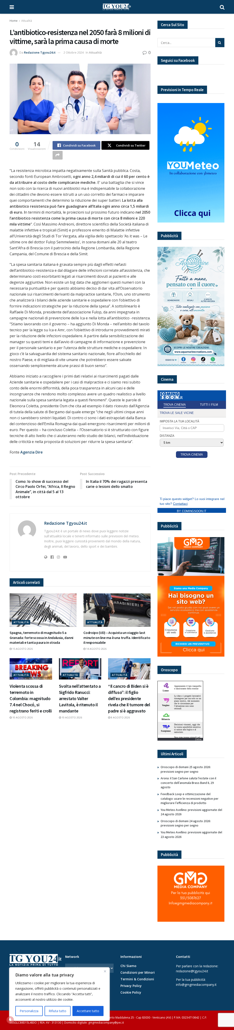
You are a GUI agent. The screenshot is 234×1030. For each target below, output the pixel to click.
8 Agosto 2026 (120, 717)
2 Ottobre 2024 (74, 52)
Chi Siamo (128, 966)
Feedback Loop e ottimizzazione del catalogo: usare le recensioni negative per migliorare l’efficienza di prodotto (189, 798)
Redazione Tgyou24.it (40, 52)
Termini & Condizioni (137, 979)
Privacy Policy (131, 986)
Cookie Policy (130, 992)
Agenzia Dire (31, 452)
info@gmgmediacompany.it (196, 984)
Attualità (26, 21)
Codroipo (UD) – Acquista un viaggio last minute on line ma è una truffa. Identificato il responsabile (116, 637)
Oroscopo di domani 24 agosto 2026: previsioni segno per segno (186, 823)
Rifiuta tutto (57, 1011)
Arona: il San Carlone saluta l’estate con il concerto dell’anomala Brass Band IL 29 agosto (188, 782)
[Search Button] (222, 7)
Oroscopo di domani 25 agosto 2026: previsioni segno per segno (186, 769)
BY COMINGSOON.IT (191, 511)
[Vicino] (105, 971)
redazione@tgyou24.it (192, 971)
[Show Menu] (12, 7)
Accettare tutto (88, 1011)
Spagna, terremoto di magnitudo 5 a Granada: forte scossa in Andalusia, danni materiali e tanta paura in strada (41, 637)
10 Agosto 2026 (22, 717)
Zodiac (198, 739)
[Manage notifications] (10, 1020)
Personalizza (29, 1011)
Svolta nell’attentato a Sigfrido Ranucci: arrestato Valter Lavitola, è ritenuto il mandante (80, 698)
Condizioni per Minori (137, 972)
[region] (59, 994)
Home (14, 21)
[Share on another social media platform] (58, 155)
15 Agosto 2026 (22, 648)
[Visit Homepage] (117, 7)
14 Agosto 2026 (95, 648)
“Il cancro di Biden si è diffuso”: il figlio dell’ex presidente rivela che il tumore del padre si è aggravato (129, 698)
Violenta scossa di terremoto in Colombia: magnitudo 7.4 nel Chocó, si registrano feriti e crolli (31, 698)
